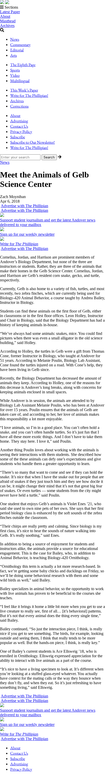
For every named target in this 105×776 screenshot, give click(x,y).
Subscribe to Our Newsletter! (32, 142)
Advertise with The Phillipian (24, 206)
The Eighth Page (22, 64)
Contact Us (19, 126)
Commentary (20, 44)
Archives (7, 25)
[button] (52, 7)
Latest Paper (10, 12)
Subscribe (17, 137)
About (5, 16)
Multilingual (20, 80)
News (14, 39)
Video (15, 75)
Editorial (17, 50)
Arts (13, 55)
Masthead (8, 21)
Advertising (19, 121)
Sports (15, 70)
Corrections (19, 106)
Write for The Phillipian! (29, 95)
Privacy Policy (21, 131)
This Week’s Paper (24, 90)
